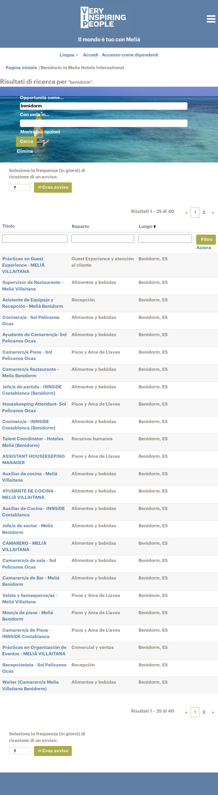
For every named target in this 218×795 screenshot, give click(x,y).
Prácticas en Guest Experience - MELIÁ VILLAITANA (23, 265)
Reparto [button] (80, 226)
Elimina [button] (25, 151)
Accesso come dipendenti (130, 55)
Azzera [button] (203, 247)
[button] (181, 19)
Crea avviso (54, 187)
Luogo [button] (146, 226)
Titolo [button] (8, 226)
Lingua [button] (68, 55)
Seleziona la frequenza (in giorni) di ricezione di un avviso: (47, 173)
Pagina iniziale (21, 67)
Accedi (90, 55)
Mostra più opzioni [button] (40, 132)
